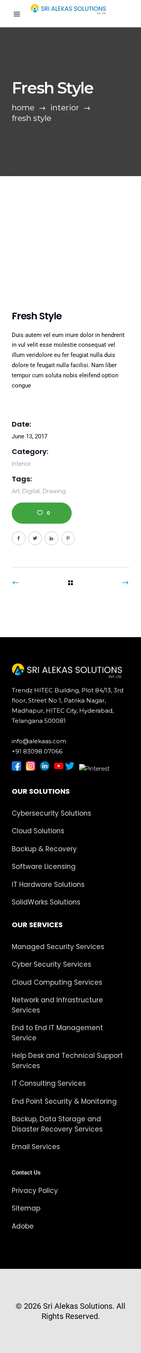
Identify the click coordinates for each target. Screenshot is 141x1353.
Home (23, 107)
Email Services (36, 1146)
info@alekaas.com (39, 741)
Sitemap (26, 1208)
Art (16, 491)
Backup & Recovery (44, 849)
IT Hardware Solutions (48, 884)
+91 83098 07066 (37, 751)
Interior (64, 107)
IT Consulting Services (49, 1083)
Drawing (54, 491)
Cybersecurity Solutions (51, 813)
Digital (31, 491)
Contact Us (26, 1172)
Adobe (23, 1226)
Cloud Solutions (38, 831)
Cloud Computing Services (57, 982)
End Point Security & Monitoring (64, 1101)
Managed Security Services (58, 946)
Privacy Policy (35, 1190)
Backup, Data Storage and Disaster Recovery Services (57, 1124)
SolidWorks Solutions (46, 902)
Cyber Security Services (51, 964)
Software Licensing (44, 866)
